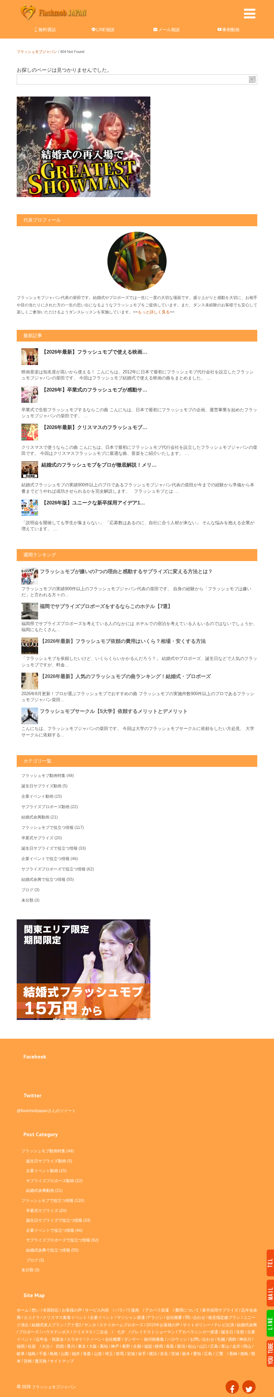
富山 (225, 1346)
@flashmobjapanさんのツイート (46, 1110)
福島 (32, 1353)
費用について (187, 1310)
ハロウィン (177, 1339)
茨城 (175, 1353)
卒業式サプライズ (37, 838)
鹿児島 (41, 1361)
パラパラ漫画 (127, 1310)
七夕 (121, 1332)
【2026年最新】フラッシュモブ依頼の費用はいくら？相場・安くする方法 (123, 641)
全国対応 (51, 1310)
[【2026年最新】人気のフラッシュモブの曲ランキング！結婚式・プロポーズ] (30, 681)
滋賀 (148, 1346)
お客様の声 (72, 1310)
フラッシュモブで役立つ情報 (47, 827)
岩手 (142, 1353)
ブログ (27, 890)
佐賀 (32, 1346)
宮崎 (28, 1361)
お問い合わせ (202, 1339)
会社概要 (174, 1317)
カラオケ (75, 1339)
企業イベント (102, 1317)
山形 (98, 1353)
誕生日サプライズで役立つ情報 (49, 848)
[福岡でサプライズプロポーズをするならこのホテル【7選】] (30, 611)
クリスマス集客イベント (65, 1317)
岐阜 (21, 1353)
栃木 (186, 1353)
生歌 (240, 1332)
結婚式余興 (247, 1325)
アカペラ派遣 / (160, 1310)
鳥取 (170, 1346)
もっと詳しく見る (154, 312)
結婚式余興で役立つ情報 (43, 879)
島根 (54, 1353)
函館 (232, 1339)
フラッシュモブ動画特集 (43, 775)
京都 (137, 1346)
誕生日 (227, 1332)
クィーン (94, 1339)
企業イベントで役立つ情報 (45, 858)
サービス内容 (97, 1310)
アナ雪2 (74, 1325)
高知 (104, 1346)
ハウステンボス (56, 1332)
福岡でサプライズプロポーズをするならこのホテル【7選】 (106, 606)
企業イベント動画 (37, 796)
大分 (46, 1346)
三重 (219, 1353)
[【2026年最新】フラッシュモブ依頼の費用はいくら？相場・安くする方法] (30, 646)
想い (36, 1310)
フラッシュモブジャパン (37, 52)
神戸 (115, 1346)
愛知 (197, 1353)
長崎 (233, 1353)
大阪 (93, 1346)
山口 (203, 1346)
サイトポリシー (197, 1325)
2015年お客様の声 (163, 1325)
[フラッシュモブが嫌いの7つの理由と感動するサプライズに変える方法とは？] (30, 576)
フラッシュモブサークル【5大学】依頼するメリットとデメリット (114, 711)
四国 (60, 1346)
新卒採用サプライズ (220, 1310)
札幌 (221, 1339)
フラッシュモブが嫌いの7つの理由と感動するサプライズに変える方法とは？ (126, 571)
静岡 (159, 1346)
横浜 (153, 1353)
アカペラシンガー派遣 (198, 1332)
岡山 (247, 1346)
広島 (214, 1346)
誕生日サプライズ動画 (41, 786)
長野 (126, 1346)
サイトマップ (62, 1361)
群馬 (120, 1353)
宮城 (131, 1353)
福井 (76, 1353)
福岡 (21, 1346)
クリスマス (83, 1332)
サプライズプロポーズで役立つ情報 (53, 869)
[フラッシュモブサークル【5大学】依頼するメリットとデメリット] (30, 716)
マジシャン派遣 (131, 1317)
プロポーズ (29, 1332)
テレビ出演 (224, 1325)
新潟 (181, 1346)
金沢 (236, 1346)
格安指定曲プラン (224, 1317)
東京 (82, 1346)
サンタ (90, 1325)
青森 (87, 1353)
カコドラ (32, 1317)
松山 (192, 1346)
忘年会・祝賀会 (50, 1339)
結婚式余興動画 (35, 817)
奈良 (164, 1353)
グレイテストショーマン (153, 1332)
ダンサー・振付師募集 (144, 1339)
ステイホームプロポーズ (121, 1325)
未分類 (27, 900)
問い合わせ (195, 1317)
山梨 (65, 1353)
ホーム (23, 1310)
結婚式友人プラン (48, 1325)
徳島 (244, 1353)
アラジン (155, 1317)
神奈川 (245, 1339)
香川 (71, 1346)
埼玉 (109, 1353)
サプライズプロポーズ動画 (45, 806)
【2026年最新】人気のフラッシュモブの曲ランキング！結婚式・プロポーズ (125, 676)
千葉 (43, 1353)
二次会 (102, 1332)
